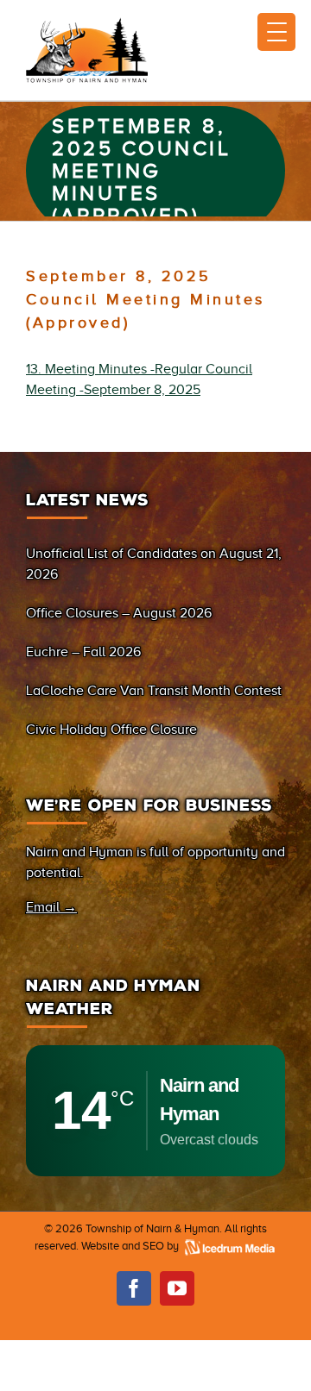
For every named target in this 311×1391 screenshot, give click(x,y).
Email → (51, 907)
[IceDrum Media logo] (228, 1245)
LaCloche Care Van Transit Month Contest (154, 691)
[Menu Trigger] (276, 32)
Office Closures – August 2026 (119, 613)
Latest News (87, 500)
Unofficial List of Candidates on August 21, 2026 (154, 564)
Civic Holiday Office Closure (111, 729)
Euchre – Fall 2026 (83, 652)
